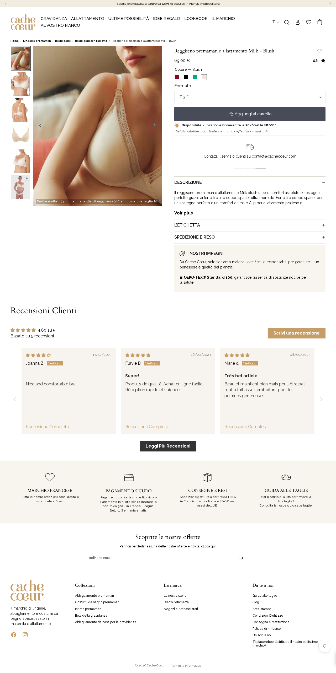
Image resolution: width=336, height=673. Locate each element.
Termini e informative (186, 665)
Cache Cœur (156, 665)
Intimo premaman (88, 609)
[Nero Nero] (186, 77)
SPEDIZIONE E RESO (194, 237)
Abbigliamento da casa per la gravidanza (105, 622)
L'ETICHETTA (187, 225)
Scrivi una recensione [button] (297, 333)
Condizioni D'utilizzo (268, 615)
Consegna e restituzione (271, 622)
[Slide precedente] (39, 126)
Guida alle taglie (265, 596)
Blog (256, 602)
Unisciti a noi (262, 635)
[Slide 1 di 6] (20, 58)
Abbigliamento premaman (94, 596)
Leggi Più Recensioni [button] (168, 446)
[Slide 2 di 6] (20, 84)
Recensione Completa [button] (47, 426)
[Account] (297, 22)
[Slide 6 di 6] (20, 187)
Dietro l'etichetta (176, 602)
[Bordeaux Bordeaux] (177, 77)
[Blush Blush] (204, 77)
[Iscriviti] (241, 558)
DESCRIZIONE (188, 182)
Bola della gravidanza (91, 615)
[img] (38, 355)
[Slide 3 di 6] (20, 110)
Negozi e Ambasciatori (181, 609)
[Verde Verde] (195, 77)
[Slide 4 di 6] (20, 135)
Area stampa (262, 609)
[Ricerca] (286, 22)
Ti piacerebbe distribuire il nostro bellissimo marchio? (285, 643)
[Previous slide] (14, 399)
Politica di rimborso (267, 629)
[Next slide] (321, 399)
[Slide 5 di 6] (20, 161)
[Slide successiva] (156, 126)
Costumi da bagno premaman (97, 602)
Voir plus (183, 213)
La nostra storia (175, 596)
